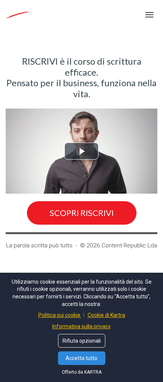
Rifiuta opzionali (82, 341)
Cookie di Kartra (106, 315)
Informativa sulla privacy (81, 326)
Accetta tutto (81, 358)
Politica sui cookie (60, 315)
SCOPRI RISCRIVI (82, 213)
